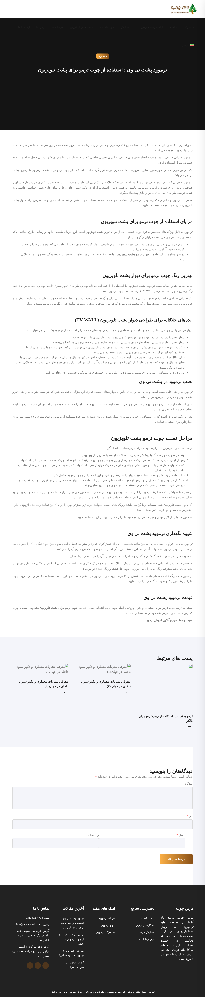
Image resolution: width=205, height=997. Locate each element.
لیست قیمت (147, 918)
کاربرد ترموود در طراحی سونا (75, 965)
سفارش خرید (147, 932)
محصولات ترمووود (105, 932)
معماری (102, 56)
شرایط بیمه (57, 27)
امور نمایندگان (107, 27)
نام (190, 816)
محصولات (189, 27)
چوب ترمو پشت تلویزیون (132, 254)
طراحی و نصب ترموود (152, 27)
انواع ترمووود (107, 925)
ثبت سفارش (127, 27)
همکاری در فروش (144, 925)
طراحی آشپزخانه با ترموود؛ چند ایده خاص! (71, 953)
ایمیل (180, 835)
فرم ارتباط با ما (146, 939)
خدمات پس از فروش (81, 27)
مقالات (174, 27)
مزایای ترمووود (107, 918)
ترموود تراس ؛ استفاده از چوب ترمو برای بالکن (71, 939)
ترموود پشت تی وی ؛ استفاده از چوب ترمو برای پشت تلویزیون (72, 923)
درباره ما (40, 27)
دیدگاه (189, 783)
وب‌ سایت (92, 835)
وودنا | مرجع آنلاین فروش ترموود (164, 620)
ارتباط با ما (24, 27)
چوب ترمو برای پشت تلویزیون (59, 607)
